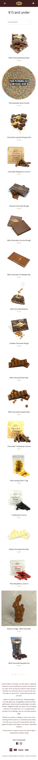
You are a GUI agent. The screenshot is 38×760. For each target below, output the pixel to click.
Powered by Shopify (30, 756)
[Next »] (26, 674)
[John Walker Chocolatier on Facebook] (17, 744)
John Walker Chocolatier (17, 756)
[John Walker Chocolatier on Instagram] (21, 744)
